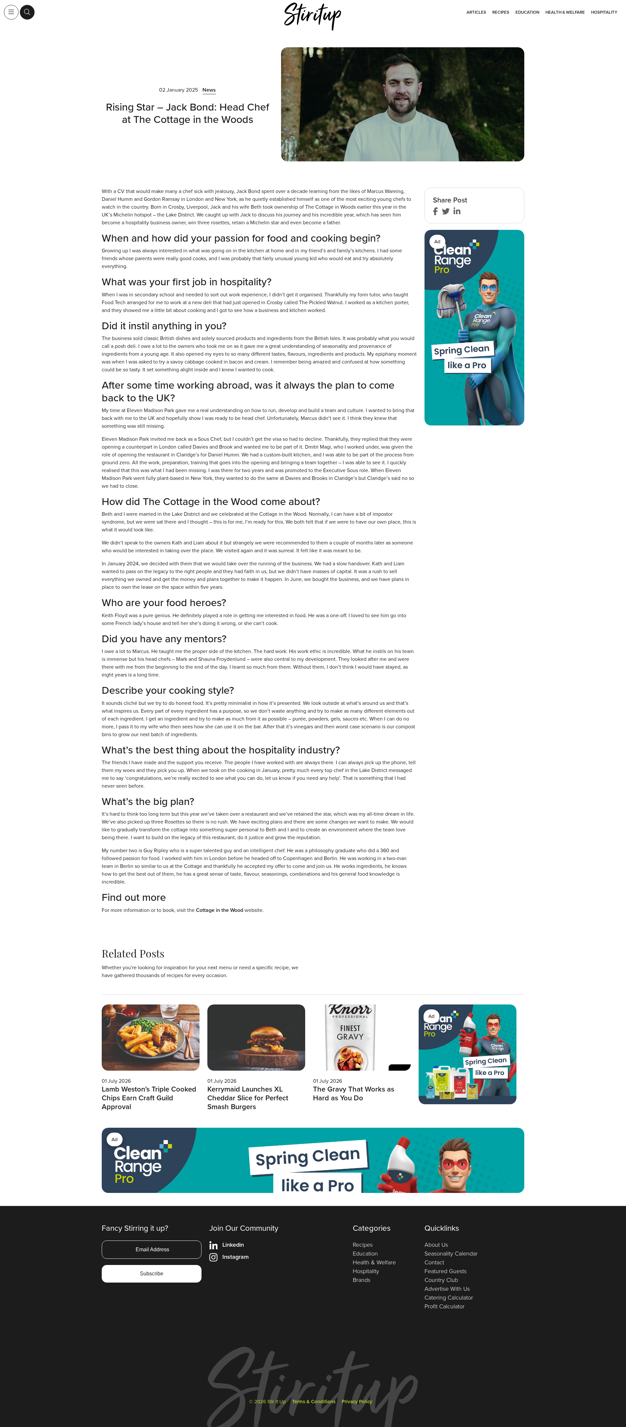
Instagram (235, 1257)
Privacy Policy (357, 1401)
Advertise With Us (447, 1289)
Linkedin (233, 1245)
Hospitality (604, 12)
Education (527, 12)
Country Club (441, 1280)
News (209, 90)
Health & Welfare (565, 12)
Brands (361, 1280)
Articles (476, 12)
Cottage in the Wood (219, 910)
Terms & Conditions (313, 1401)
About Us (436, 1245)
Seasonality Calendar (451, 1253)
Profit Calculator (445, 1306)
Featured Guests (446, 1271)
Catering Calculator (449, 1297)
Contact (434, 1262)
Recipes (500, 12)
